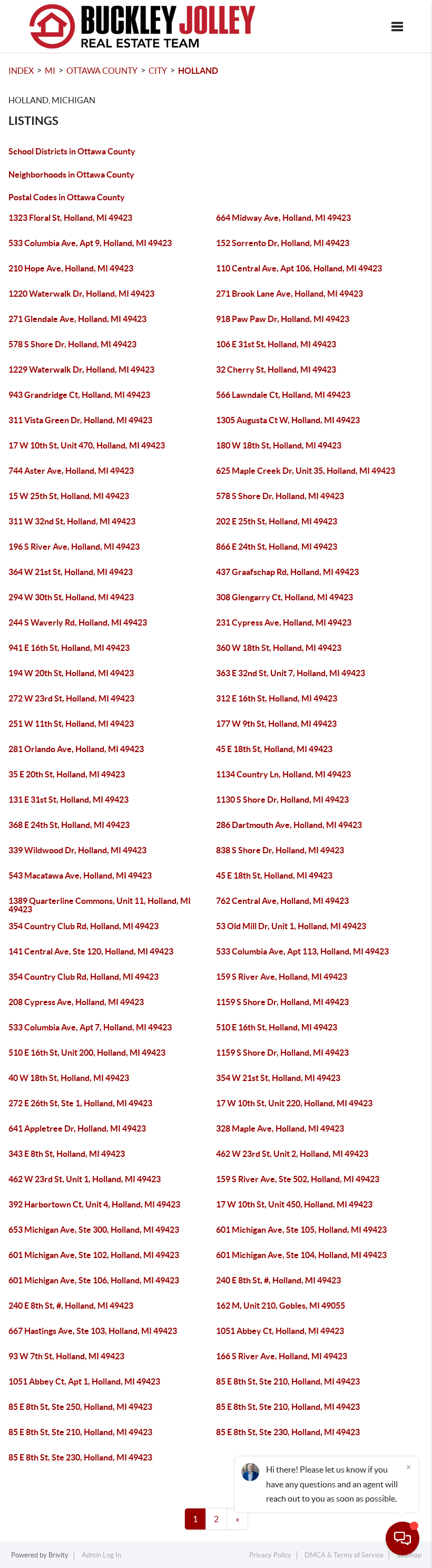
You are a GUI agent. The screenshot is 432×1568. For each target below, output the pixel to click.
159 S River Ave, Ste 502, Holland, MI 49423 (297, 1179)
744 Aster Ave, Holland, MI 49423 (71, 470)
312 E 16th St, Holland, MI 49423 (276, 698)
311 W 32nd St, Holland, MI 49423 (71, 521)
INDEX (21, 70)
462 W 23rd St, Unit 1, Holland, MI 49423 (84, 1179)
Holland (198, 70)
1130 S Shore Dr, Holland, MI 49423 (282, 799)
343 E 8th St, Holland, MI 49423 (66, 1154)
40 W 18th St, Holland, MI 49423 (68, 1078)
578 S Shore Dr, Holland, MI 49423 (72, 344)
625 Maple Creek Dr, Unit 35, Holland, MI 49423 (305, 470)
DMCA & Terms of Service (344, 1555)
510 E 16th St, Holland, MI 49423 (276, 1027)
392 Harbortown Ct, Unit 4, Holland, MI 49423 (94, 1204)
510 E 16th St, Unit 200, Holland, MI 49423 (86, 1052)
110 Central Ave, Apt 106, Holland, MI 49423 (299, 268)
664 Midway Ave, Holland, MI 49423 (283, 217)
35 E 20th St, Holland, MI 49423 (66, 774)
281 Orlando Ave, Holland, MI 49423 (76, 749)
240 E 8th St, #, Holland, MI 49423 (278, 1280)
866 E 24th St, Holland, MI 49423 (276, 546)
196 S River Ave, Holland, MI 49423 (74, 546)
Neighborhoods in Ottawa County (71, 174)
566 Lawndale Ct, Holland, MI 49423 (283, 395)
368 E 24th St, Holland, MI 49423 (69, 825)
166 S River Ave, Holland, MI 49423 (281, 1356)
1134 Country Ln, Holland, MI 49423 (283, 774)
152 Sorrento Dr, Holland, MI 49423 (282, 243)
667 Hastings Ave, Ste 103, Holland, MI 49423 (92, 1331)
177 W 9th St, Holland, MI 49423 (276, 723)
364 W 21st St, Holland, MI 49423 (70, 572)
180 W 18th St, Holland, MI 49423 (278, 445)
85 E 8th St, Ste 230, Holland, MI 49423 (288, 1432)
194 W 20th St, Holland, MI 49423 (71, 673)
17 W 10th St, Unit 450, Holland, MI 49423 (294, 1204)
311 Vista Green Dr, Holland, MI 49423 (80, 420)
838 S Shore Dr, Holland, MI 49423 (280, 850)
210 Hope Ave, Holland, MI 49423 (70, 268)
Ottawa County (102, 70)
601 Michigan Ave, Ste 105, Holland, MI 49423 (301, 1229)
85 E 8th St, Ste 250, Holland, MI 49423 (80, 1407)
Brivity (58, 1555)
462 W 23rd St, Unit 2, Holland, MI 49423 (292, 1154)
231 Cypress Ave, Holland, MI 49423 (283, 622)
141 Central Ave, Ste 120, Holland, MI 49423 (90, 951)
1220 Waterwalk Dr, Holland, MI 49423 (81, 293)
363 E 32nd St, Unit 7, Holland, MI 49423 (290, 673)
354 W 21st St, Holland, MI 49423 (278, 1078)
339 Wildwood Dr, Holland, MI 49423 (77, 850)
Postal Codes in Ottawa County (66, 197)
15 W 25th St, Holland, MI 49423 (68, 496)
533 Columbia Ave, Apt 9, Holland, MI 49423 (90, 243)
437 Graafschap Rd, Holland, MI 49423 (287, 572)
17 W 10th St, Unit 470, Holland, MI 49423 (86, 445)
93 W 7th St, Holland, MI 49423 (66, 1356)
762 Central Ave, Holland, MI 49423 (282, 901)
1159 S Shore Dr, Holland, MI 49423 (282, 1002)
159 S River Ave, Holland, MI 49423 (281, 976)
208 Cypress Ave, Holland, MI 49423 (76, 1002)
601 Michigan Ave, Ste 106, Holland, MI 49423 (93, 1280)
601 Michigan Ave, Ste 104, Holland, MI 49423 (301, 1255)
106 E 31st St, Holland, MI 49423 (276, 344)
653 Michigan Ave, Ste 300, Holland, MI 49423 (93, 1229)
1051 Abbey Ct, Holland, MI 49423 (280, 1331)
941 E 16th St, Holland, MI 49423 (69, 648)
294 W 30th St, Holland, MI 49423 (71, 597)
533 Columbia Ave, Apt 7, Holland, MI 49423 (90, 1027)
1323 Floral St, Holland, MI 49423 (70, 217)
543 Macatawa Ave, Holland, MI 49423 (80, 875)
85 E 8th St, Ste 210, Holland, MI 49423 (288, 1381)
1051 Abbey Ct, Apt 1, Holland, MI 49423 (84, 1381)
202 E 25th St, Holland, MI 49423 (276, 521)
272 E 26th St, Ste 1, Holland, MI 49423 (80, 1103)
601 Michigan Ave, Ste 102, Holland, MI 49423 (93, 1255)
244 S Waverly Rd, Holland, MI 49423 (77, 622)
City (158, 70)
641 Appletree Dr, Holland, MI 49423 (77, 1128)
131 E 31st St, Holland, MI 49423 (68, 799)
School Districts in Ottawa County (71, 151)
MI (50, 70)
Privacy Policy (270, 1555)
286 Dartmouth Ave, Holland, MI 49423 (289, 825)
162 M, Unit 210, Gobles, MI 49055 (280, 1305)
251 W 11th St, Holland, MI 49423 (71, 723)
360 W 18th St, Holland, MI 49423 (278, 648)
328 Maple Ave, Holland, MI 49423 (280, 1128)
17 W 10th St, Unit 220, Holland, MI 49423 (294, 1103)
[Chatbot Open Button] (402, 1538)
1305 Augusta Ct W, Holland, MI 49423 (288, 420)
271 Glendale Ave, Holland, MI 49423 (77, 319)
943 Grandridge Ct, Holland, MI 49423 (79, 395)
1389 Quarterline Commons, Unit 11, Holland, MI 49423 (99, 905)
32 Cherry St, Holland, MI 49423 (276, 369)
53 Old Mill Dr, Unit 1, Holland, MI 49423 (291, 926)
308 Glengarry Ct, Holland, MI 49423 (284, 597)
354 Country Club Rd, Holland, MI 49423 (83, 926)
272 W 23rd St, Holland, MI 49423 (71, 698)
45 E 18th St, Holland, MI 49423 (274, 749)
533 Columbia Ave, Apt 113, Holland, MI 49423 (302, 951)
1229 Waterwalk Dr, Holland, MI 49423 (81, 369)
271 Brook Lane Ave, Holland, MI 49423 (289, 293)
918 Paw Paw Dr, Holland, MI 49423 (282, 319)
